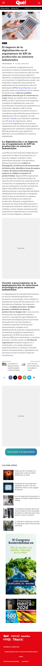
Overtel (13, 118)
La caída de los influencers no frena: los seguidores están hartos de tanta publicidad (27, 524)
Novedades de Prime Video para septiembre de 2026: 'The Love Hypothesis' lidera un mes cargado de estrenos (26, 487)
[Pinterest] (20, 378)
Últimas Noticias (5, 8)
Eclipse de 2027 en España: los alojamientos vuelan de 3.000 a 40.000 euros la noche (25, 473)
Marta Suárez (7, 63)
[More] (34, 378)
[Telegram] (29, 378)
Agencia (4, 43)
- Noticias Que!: (14, 8)
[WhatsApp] (25, 378)
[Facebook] (10, 378)
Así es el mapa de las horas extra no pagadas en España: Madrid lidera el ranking (27, 498)
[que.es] (21, 3)
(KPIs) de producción (22, 88)
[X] (15, 378)
